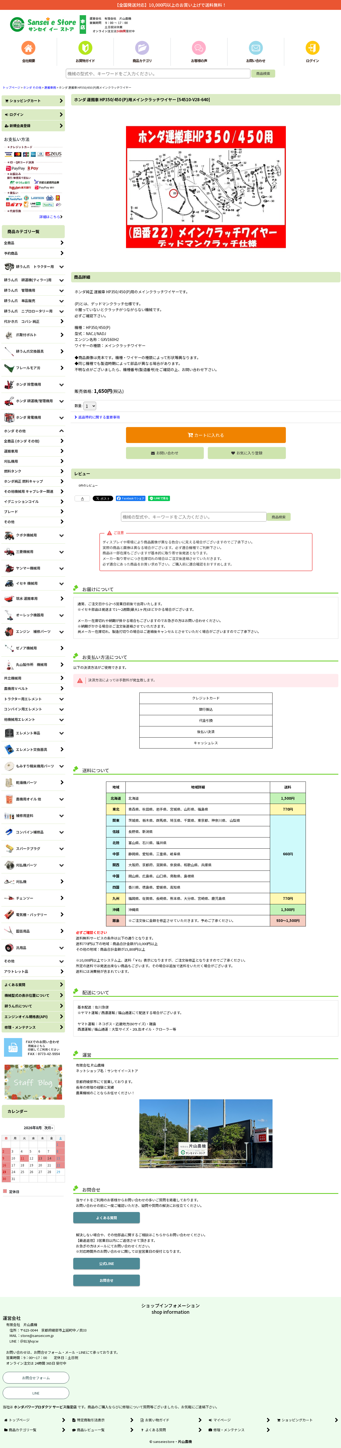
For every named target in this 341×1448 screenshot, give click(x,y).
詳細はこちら (49, 216)
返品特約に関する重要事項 (99, 417)
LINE (36, 1393)
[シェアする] (82, 498)
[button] (247, 453)
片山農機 (185, 1441)
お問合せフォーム (36, 1377)
